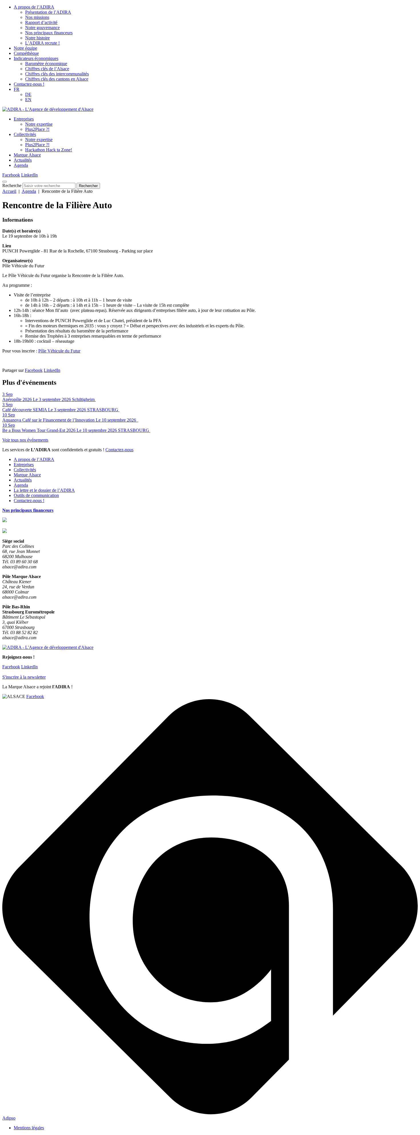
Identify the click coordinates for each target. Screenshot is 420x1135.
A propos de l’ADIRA (34, 7)
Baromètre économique (46, 63)
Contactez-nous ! (29, 84)
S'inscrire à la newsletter (24, 677)
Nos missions (37, 17)
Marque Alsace (27, 155)
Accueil (9, 191)
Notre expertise (39, 124)
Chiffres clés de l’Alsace (47, 68)
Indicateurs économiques (36, 58)
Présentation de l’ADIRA (48, 12)
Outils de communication (36, 495)
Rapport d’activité (41, 22)
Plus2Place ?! (37, 129)
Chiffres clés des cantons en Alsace (56, 79)
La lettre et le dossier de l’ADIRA (44, 490)
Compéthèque (26, 53)
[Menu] (4, 182)
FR (16, 89)
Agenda (21, 165)
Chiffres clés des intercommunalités (57, 73)
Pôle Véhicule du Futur (59, 350)
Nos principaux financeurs (49, 32)
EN (28, 99)
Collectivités (25, 134)
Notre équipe (25, 48)
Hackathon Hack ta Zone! (48, 149)
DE (28, 94)
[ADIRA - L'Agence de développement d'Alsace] (47, 109)
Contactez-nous (119, 449)
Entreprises (24, 119)
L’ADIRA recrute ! (42, 43)
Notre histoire (37, 37)
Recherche (11, 185)
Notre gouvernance (42, 27)
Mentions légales (29, 1127)
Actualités (23, 160)
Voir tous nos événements (25, 440)
